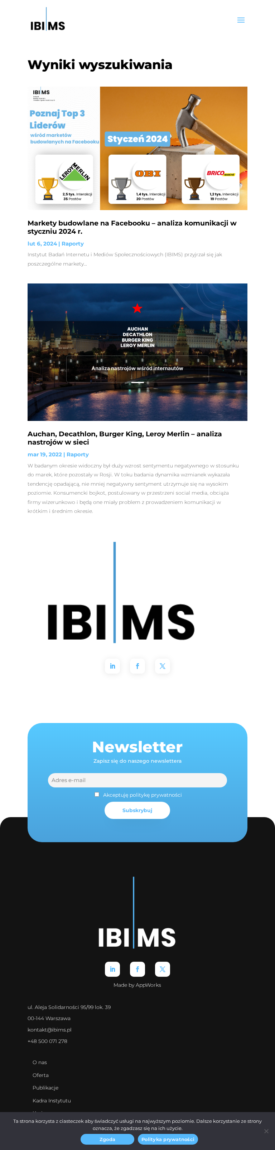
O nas (40, 1062)
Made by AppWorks (137, 985)
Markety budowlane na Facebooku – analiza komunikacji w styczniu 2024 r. (132, 227)
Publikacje (45, 1088)
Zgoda (107, 1139)
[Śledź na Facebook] (137, 666)
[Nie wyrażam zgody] (266, 1131)
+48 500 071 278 (47, 1041)
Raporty (73, 243)
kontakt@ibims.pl (50, 1030)
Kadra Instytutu (52, 1100)
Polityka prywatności (167, 1139)
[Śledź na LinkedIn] (112, 666)
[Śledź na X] (162, 666)
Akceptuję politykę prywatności (142, 795)
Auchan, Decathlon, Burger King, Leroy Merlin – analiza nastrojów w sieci (125, 438)
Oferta (41, 1075)
